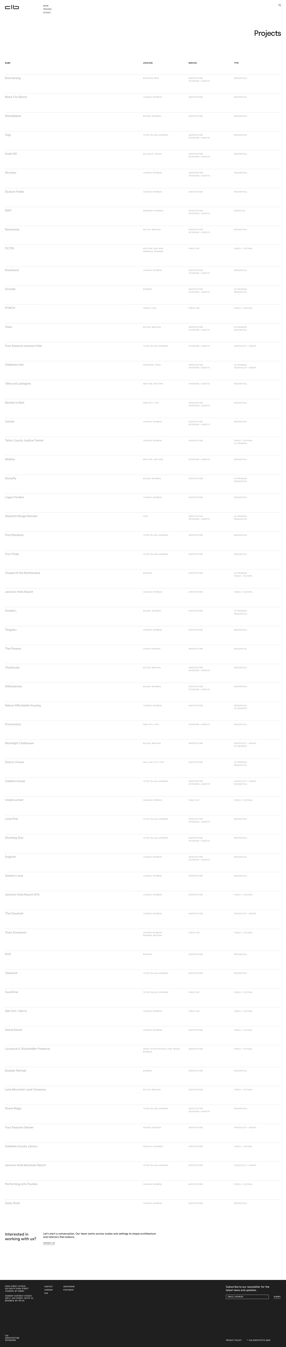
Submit (277, 1297)
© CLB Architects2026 (258, 1340)
